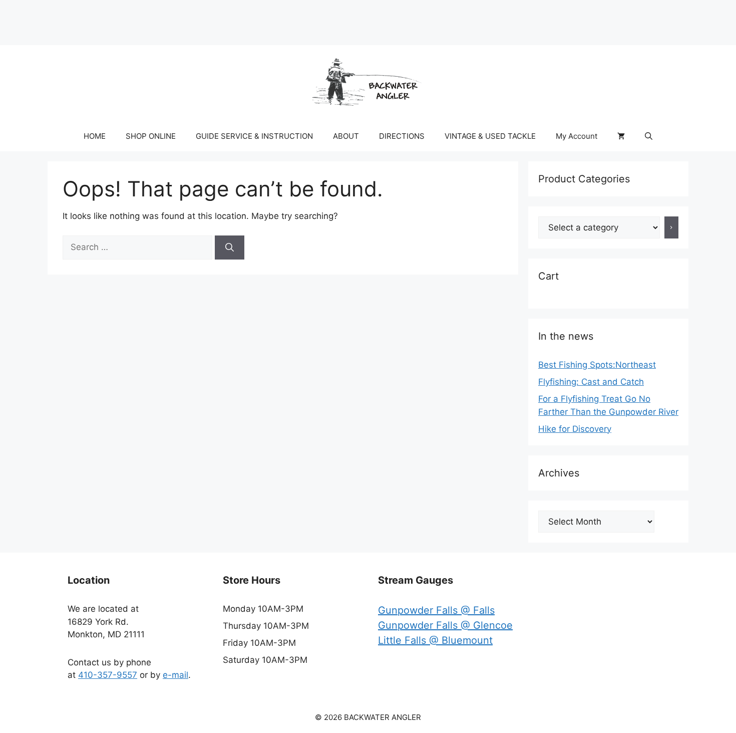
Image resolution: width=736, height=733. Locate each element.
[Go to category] (671, 227)
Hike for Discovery (574, 429)
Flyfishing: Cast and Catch (591, 382)
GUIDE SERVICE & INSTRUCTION (254, 136)
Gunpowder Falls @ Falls (436, 610)
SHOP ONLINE (151, 136)
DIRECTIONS (402, 136)
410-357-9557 (107, 675)
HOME (95, 136)
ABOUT (346, 136)
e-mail (175, 675)
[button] (648, 136)
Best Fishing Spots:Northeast (597, 365)
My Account (576, 136)
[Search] (229, 247)
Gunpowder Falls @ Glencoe (445, 625)
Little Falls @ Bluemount (435, 640)
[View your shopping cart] (621, 136)
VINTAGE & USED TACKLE (490, 136)
